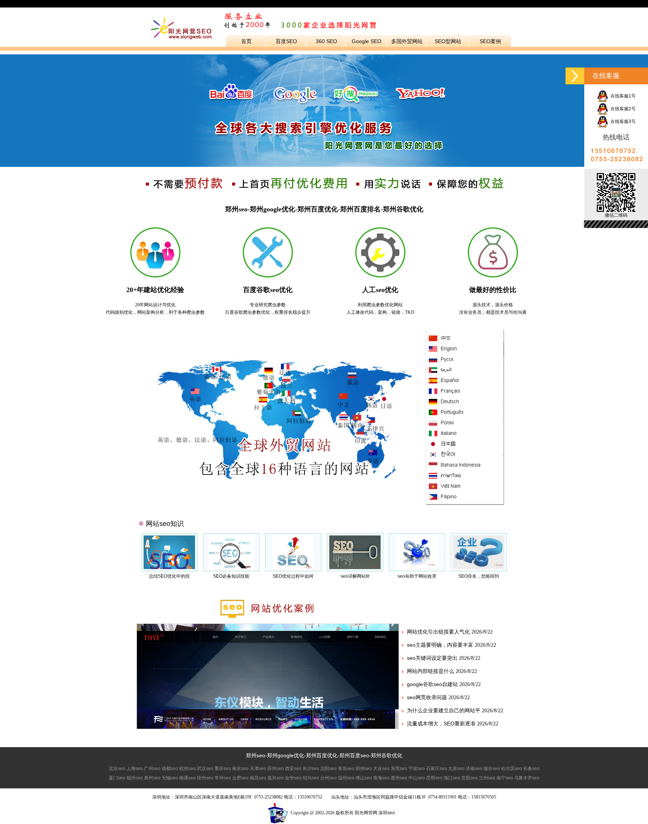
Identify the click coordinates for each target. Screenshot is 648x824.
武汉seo (205, 768)
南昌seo (258, 778)
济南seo (474, 768)
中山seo (416, 778)
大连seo (381, 768)
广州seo (152, 768)
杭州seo (187, 768)
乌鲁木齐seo (527, 778)
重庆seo (222, 768)
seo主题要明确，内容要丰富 (440, 645)
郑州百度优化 (322, 755)
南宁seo (504, 778)
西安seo (293, 768)
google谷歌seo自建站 (432, 684)
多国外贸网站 (407, 41)
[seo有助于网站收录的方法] (417, 567)
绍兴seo (311, 778)
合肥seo (240, 778)
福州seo (134, 778)
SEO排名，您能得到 (478, 576)
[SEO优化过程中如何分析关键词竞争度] (293, 567)
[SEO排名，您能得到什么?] (478, 567)
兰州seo (487, 778)
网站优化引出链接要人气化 (438, 632)
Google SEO (366, 41)
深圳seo (386, 812)
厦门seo (117, 778)
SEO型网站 (448, 41)
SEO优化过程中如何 (293, 576)
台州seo (328, 778)
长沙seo (311, 768)
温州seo (346, 778)
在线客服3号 (622, 121)
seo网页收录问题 (427, 697)
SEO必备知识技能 (231, 576)
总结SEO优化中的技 (169, 576)
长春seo (531, 768)
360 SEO (326, 41)
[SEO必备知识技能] (231, 567)
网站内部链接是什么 (430, 671)
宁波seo (416, 768)
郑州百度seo (354, 755)
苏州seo (275, 768)
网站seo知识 (165, 523)
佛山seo (364, 778)
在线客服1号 (622, 96)
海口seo (452, 778)
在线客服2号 (622, 108)
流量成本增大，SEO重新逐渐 (441, 724)
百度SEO (286, 41)
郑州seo (255, 755)
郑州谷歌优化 (386, 755)
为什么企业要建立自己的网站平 (443, 710)
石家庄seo (436, 768)
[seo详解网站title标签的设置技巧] (354, 567)
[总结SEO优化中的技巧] (169, 567)
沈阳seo (328, 768)
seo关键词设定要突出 (432, 658)
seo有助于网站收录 (417, 576)
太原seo (456, 768)
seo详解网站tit (354, 576)
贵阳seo (469, 778)
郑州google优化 (285, 755)
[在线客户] (575, 75)
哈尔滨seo (511, 768)
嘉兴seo (275, 778)
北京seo (117, 768)
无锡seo (170, 778)
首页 (246, 41)
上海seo (134, 768)
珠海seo (381, 778)
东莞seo (399, 768)
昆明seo (434, 778)
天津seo (258, 768)
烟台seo (491, 768)
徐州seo (205, 778)
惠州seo (399, 778)
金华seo (293, 778)
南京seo (240, 768)
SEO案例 (490, 41)
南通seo (187, 778)
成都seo (170, 768)
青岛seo (346, 768)
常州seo (222, 778)
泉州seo (152, 778)
